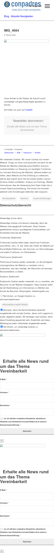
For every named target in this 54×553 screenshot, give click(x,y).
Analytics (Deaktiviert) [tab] (9, 276)
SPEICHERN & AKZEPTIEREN (15, 304)
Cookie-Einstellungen (42, 198)
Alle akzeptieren (9, 198)
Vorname (4, 392)
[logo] (22, 6)
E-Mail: (3, 379)
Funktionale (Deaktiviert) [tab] (10, 237)
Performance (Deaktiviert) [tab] (11, 257)
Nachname (5, 405)
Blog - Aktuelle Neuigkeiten (18, 16)
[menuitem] (34, 6)
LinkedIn (29, 109)
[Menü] (46, 6)
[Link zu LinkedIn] (47, 149)
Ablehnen (24, 198)
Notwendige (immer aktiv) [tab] (11, 218)
